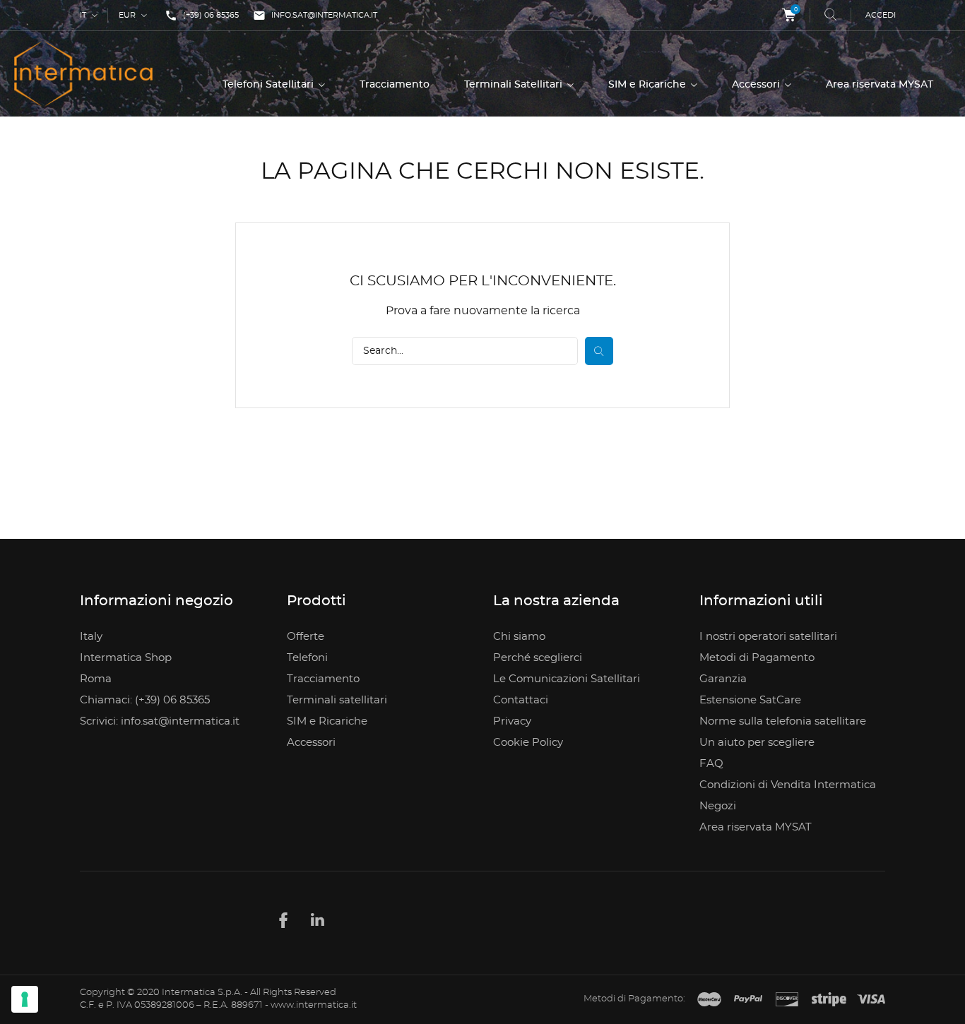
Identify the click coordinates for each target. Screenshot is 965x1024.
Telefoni (307, 658)
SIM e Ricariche (648, 85)
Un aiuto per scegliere (757, 742)
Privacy (512, 721)
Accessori (757, 85)
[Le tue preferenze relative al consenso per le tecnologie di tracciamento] (24, 999)
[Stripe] (829, 1000)
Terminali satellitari (337, 700)
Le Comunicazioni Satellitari (566, 679)
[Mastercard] (709, 1000)
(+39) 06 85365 (202, 15)
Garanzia (723, 679)
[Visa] (871, 1000)
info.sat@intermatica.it (315, 15)
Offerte (305, 636)
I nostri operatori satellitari (768, 636)
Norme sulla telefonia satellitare (782, 721)
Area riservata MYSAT (879, 85)
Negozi (717, 806)
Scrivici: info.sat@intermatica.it (159, 721)
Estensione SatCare (750, 700)
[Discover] (787, 1000)
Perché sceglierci (537, 658)
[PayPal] (748, 1000)
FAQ (711, 763)
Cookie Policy (528, 742)
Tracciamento (395, 85)
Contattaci (520, 700)
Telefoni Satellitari (269, 85)
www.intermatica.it (314, 1005)
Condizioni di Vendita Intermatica (787, 785)
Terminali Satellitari (514, 85)
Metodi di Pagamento (757, 658)
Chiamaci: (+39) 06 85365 (145, 700)
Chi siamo (519, 636)
